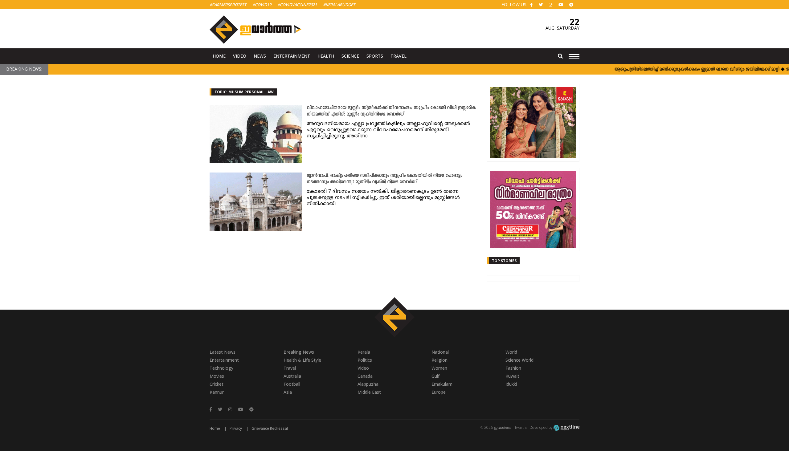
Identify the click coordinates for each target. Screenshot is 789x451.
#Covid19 (261, 4)
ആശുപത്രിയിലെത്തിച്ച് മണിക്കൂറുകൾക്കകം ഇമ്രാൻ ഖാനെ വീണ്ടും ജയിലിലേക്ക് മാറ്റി (685, 69)
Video (239, 56)
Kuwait (512, 376)
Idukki (511, 384)
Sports (374, 56)
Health (325, 56)
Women (439, 368)
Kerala (364, 352)
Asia (288, 392)
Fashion (513, 368)
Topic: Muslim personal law (244, 92)
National (440, 352)
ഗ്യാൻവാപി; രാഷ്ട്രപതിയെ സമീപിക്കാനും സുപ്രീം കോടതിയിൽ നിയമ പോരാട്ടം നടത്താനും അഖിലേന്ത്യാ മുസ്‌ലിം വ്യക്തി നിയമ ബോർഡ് (384, 179)
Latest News (222, 352)
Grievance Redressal (269, 428)
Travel (398, 56)
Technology (221, 368)
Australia (292, 376)
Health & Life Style (302, 360)
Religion (439, 360)
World (511, 352)
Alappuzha (368, 384)
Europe (438, 392)
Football (292, 384)
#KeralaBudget (339, 4)
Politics (365, 360)
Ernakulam (441, 384)
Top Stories (504, 260)
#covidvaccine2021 (297, 4)
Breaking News (299, 352)
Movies (217, 376)
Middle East (369, 392)
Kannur (217, 392)
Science (350, 56)
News (260, 56)
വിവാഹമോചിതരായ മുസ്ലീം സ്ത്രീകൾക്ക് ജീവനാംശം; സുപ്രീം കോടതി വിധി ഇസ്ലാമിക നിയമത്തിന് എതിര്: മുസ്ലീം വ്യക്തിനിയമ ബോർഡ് (391, 111)
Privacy (236, 428)
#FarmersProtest (228, 4)
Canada (365, 376)
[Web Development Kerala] (566, 427)
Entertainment (291, 56)
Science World (519, 360)
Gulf (435, 376)
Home (219, 56)
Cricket (216, 384)
